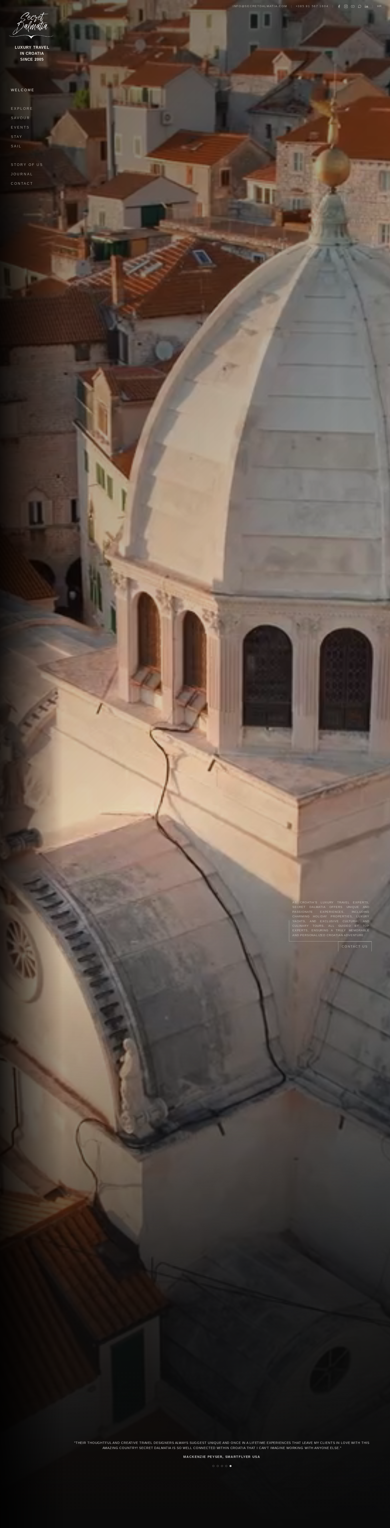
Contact (22, 184)
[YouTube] (353, 6)
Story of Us (27, 165)
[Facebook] (339, 6)
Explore (22, 109)
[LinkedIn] (366, 6)
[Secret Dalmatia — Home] (32, 24)
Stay (17, 137)
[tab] (213, 1466)
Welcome (23, 90)
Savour (20, 118)
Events (20, 127)
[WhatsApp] (359, 6)
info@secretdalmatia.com (260, 6)
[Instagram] (346, 6)
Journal (22, 174)
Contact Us (355, 946)
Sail (16, 146)
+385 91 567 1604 (312, 6)
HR (379, 6)
